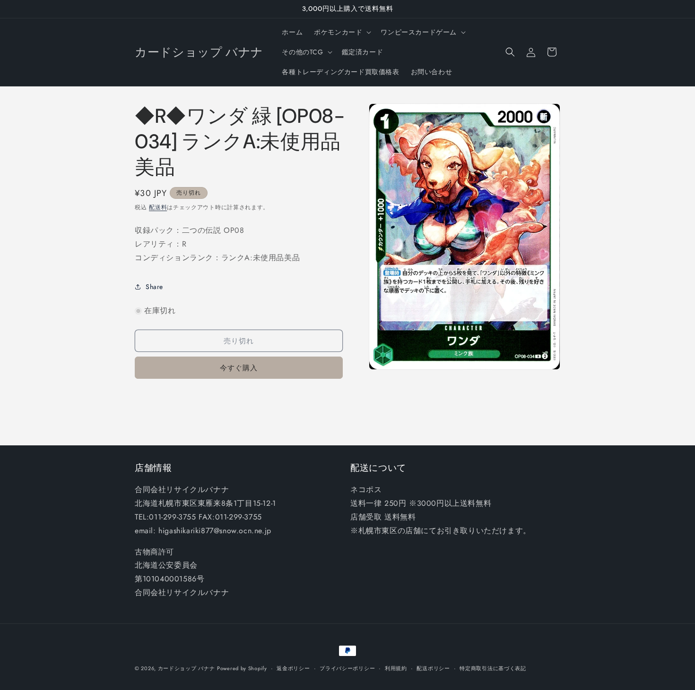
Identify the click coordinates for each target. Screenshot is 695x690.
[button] (341, 32)
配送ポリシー (433, 668)
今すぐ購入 (239, 368)
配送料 (158, 207)
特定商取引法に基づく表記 (493, 668)
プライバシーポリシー (347, 668)
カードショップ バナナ (186, 668)
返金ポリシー (293, 668)
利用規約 (396, 668)
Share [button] (154, 286)
